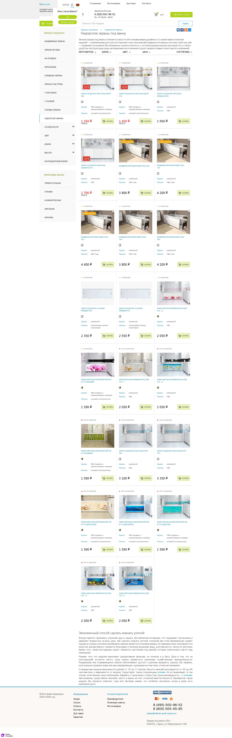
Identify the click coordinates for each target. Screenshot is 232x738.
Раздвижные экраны (55, 41)
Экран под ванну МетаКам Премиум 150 (169, 95)
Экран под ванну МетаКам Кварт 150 (96, 95)
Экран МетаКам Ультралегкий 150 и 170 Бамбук (96, 452)
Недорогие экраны (54, 118)
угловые (161, 672)
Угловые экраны (52, 110)
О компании (95, 3)
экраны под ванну (54, 32)
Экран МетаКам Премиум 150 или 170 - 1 (134, 381)
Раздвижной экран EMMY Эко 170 (170, 166)
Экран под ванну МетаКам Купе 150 (133, 452)
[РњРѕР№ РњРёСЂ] (189, 29)
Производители (115, 699)
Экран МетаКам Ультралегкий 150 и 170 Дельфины (134, 523)
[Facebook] (182, 29)
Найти (185, 24)
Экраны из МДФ (52, 49)
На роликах (50, 58)
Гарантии (78, 717)
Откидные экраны (53, 75)
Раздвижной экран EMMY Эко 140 (132, 238)
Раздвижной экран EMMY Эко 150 (134, 166)
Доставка (131, 3)
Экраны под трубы (54, 84)
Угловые (49, 191)
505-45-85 (167, 708)
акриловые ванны (54, 174)
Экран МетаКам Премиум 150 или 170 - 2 (96, 594)
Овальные (50, 209)
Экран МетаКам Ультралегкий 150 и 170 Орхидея (96, 381)
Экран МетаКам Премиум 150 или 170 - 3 (172, 309)
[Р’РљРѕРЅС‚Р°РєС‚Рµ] (178, 29)
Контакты (146, 3)
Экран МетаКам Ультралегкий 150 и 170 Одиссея (172, 523)
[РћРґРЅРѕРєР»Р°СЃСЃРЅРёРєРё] (185, 29)
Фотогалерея (113, 3)
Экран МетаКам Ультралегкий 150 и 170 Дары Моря (96, 523)
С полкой (49, 101)
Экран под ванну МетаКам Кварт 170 (134, 95)
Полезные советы (116, 702)
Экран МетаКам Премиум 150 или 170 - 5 (134, 594)
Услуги (76, 702)
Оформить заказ (181, 14)
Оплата (77, 706)
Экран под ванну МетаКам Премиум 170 (93, 166)
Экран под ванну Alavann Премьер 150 (93, 309)
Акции (76, 699)
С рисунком (51, 92)
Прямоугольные (53, 183)
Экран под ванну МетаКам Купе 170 (171, 452)
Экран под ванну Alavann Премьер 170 (130, 309)
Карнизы (49, 217)
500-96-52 (167, 705)
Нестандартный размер (56, 161)
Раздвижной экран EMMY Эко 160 (170, 238)
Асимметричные (53, 200)
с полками (187, 675)
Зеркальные (50, 67)
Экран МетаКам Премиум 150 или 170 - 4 (172, 381)
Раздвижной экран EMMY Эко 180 (94, 238)
